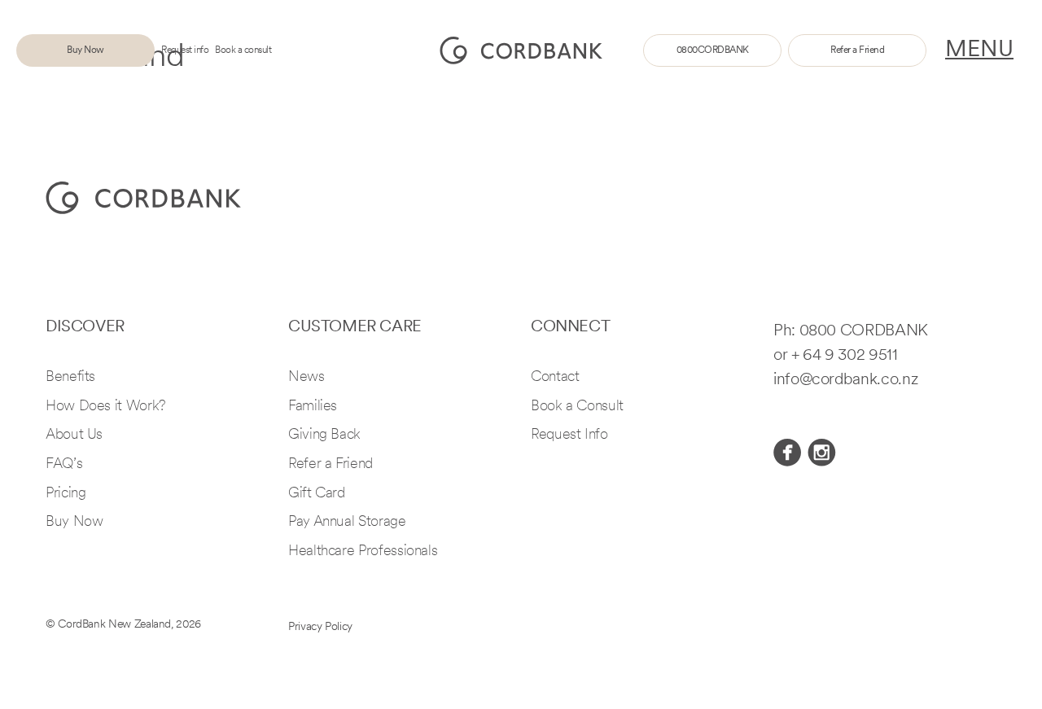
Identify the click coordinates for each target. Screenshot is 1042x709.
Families (312, 407)
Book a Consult (577, 407)
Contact (555, 377)
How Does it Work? (106, 407)
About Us (74, 435)
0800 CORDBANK (863, 331)
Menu (979, 50)
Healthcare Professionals (362, 552)
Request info (184, 50)
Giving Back (324, 435)
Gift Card (316, 494)
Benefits (70, 377)
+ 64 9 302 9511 (844, 356)
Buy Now (85, 50)
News (306, 377)
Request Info (569, 435)
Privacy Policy (320, 627)
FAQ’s (64, 464)
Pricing (65, 494)
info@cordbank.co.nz (845, 380)
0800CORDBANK (712, 50)
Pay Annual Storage (347, 522)
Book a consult (243, 50)
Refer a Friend (857, 50)
